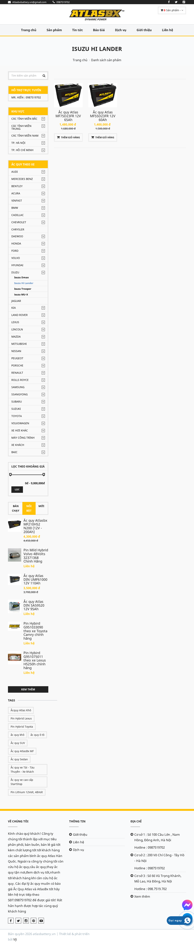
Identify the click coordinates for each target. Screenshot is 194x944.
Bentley (17, 186)
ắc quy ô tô (37, 735)
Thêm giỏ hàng (70, 137)
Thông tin (77, 821)
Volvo (15, 257)
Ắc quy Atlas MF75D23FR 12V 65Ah (68, 116)
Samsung (17, 387)
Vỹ (15, 939)
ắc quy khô (17, 735)
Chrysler (17, 229)
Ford (14, 250)
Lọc (17, 489)
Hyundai (17, 265)
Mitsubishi (19, 343)
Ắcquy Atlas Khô (21, 710)
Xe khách (17, 444)
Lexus (15, 322)
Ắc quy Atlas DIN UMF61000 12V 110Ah (35, 579)
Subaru (16, 401)
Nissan (16, 351)
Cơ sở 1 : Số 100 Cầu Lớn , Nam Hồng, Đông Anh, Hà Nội (157, 837)
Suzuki (16, 408)
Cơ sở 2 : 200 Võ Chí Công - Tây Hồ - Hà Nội (159, 858)
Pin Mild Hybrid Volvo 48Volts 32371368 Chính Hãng (35, 555)
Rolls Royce (20, 379)
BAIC (14, 452)
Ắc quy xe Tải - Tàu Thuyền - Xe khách (22, 769)
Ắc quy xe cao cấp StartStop (22, 782)
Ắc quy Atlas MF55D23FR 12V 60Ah (102, 116)
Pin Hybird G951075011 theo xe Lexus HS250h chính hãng (34, 660)
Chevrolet (18, 222)
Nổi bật (28, 508)
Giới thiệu (144, 30)
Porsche (17, 365)
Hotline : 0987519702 (149, 847)
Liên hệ (167, 30)
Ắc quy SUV (18, 743)
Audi (14, 171)
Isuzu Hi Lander (97, 49)
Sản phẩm (54, 30)
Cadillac (17, 215)
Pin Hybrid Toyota (22, 726)
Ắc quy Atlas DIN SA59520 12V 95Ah (33, 605)
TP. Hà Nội (18, 142)
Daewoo (17, 236)
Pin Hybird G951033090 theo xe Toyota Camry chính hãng (35, 631)
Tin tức (77, 30)
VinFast (16, 200)
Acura (15, 193)
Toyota (16, 416)
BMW (14, 207)
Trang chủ (28, 30)
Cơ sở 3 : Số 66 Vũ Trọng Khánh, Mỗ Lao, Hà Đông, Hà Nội (157, 878)
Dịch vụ (120, 30)
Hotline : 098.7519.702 (150, 889)
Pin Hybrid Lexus (21, 718)
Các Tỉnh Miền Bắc (24, 118)
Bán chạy (15, 508)
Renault (17, 372)
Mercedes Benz (22, 178)
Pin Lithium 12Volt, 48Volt (27, 792)
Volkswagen (20, 423)
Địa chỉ (136, 821)
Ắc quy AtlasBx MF (22, 751)
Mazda (16, 336)
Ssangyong (19, 394)
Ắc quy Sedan (19, 759)
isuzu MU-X (21, 294)
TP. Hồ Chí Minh (22, 150)
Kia (13, 307)
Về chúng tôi (18, 821)
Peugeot (17, 358)
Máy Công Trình (22, 437)
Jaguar (16, 300)
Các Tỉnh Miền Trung (21, 127)
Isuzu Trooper (22, 288)
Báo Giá (99, 30)
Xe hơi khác (19, 430)
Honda (16, 243)
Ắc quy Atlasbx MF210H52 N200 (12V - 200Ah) (35, 526)
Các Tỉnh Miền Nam (24, 135)
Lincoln (17, 329)
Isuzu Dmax (21, 277)
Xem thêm (28, 689)
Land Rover (19, 314)
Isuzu (15, 272)
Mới (41, 506)
